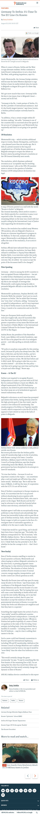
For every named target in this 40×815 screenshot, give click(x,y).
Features (5, 8)
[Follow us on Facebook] (25, 790)
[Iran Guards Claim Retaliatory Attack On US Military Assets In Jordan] (20, 753)
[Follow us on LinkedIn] (30, 790)
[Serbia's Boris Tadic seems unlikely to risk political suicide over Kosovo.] (20, 445)
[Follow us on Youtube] (3, 790)
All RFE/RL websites (7, 812)
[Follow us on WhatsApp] (34, 790)
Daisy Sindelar (8, 19)
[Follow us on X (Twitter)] (21, 790)
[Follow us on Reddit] (7, 790)
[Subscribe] (3, 795)
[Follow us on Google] (16, 790)
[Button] (36, 28)
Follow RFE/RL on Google (24, 812)
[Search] (37, 812)
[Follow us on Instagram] (12, 790)
